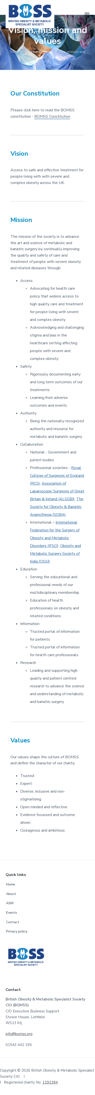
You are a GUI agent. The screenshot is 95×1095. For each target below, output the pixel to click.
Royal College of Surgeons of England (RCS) (57, 475)
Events (11, 912)
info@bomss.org (19, 1033)
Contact (12, 922)
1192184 (50, 1082)
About (11, 894)
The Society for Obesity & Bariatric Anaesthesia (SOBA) (56, 506)
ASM (9, 903)
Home (10, 884)
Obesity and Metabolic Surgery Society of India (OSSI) (55, 553)
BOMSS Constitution (52, 116)
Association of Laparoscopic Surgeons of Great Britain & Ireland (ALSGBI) (57, 491)
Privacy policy (16, 931)
